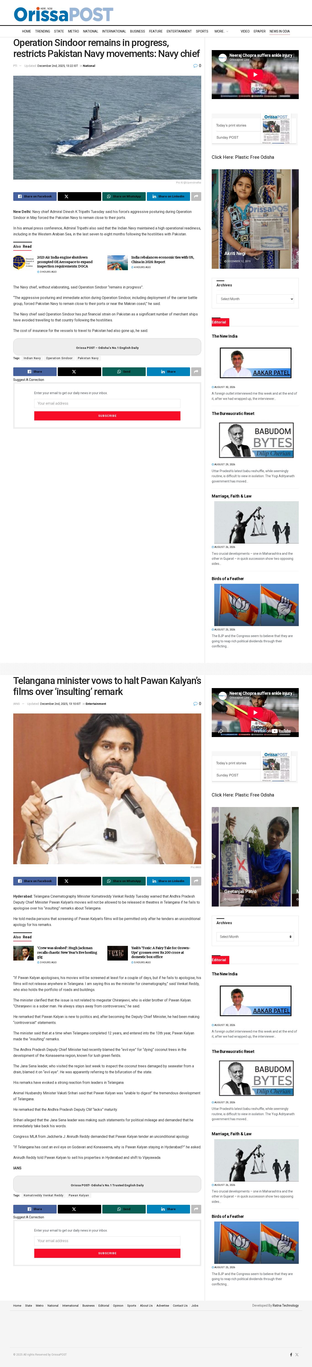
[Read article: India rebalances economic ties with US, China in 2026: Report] (117, 262)
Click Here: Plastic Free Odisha (243, 157)
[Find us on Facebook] (291, 1355)
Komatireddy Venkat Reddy (43, 1195)
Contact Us (180, 1305)
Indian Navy (32, 358)
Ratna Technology (286, 1305)
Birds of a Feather (228, 578)
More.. (220, 31)
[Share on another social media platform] (196, 196)
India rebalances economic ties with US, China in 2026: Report (162, 259)
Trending (42, 31)
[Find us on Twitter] (297, 1355)
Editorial (103, 1305)
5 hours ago (142, 962)
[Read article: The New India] (256, 362)
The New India (224, 336)
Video (245, 31)
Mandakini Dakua (241, 891)
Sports (202, 31)
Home (26, 31)
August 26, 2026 (224, 547)
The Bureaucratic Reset (233, 413)
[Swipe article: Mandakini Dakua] (255, 857)
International (114, 31)
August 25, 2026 (224, 629)
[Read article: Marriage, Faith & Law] (256, 522)
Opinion (118, 1305)
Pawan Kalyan (79, 1195)
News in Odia (280, 31)
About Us (146, 1305)
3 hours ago (48, 271)
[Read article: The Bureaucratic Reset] (256, 440)
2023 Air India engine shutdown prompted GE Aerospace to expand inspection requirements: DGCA (65, 261)
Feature (156, 31)
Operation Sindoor (59, 358)
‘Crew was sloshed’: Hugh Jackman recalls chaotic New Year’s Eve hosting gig (67, 952)
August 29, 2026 (224, 464)
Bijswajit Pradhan (241, 253)
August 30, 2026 (224, 387)
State (59, 31)
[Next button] (295, 219)
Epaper (260, 31)
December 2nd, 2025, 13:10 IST (60, 703)
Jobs (194, 1305)
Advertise (162, 1305)
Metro (73, 31)
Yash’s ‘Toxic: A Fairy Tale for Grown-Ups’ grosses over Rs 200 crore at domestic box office (160, 952)
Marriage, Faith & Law (231, 496)
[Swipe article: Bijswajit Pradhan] (255, 219)
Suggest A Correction (28, 380)
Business (137, 31)
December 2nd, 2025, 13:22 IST (57, 65)
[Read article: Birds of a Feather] (256, 605)
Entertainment (179, 31)
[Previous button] (215, 219)
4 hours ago (142, 267)
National (90, 31)
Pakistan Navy (88, 358)
